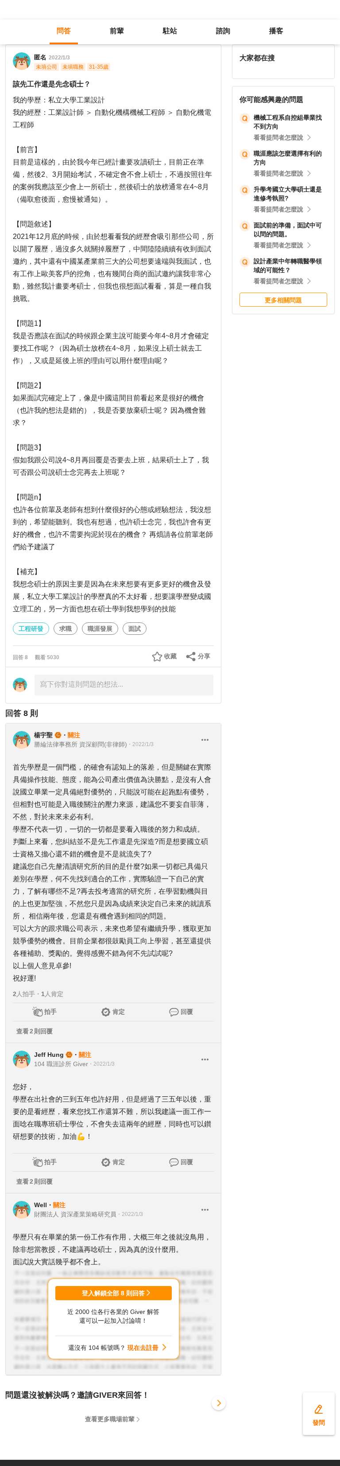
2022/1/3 (59, 58)
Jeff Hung (49, 1054)
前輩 (117, 31)
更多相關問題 (283, 300)
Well (40, 1204)
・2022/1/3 (140, 744)
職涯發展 (100, 628)
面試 (134, 628)
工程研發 (31, 628)
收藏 (170, 656)
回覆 (187, 1011)
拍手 (50, 1011)
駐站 (170, 31)
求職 (65, 628)
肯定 (118, 1011)
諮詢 (223, 31)
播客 (276, 31)
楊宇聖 (43, 735)
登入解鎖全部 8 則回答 (113, 1293)
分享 (204, 656)
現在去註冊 (143, 1347)
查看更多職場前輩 (110, 1419)
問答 (64, 31)
